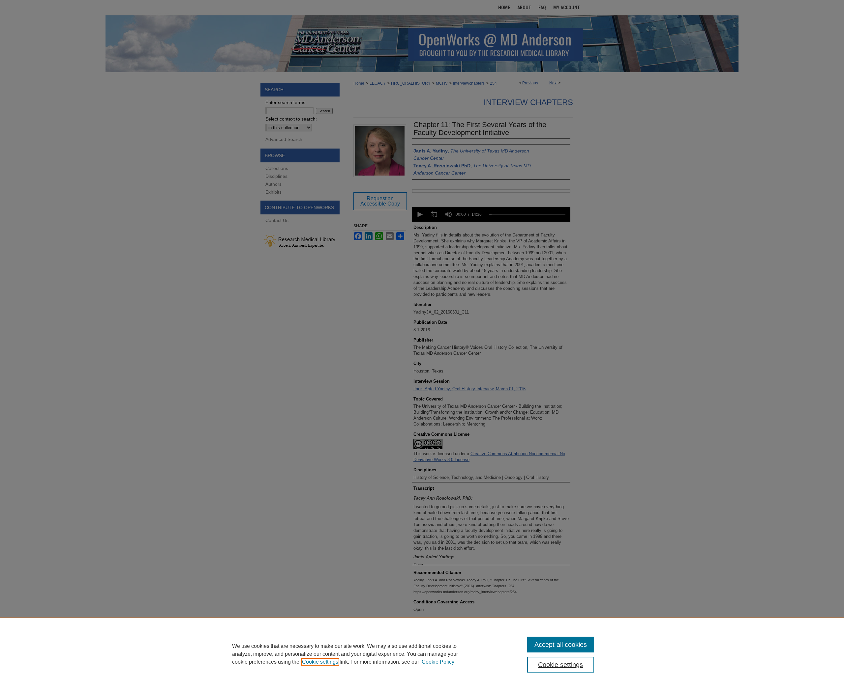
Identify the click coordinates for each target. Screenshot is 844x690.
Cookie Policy (438, 662)
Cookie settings (320, 662)
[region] (422, 654)
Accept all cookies (560, 644)
